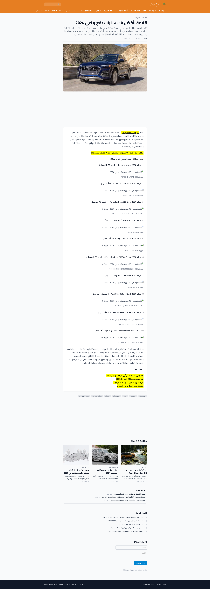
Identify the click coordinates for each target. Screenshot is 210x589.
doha (145, 39)
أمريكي (98, 10)
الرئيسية (162, 10)
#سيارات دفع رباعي (97, 396)
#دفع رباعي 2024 (84, 396)
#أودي (125, 396)
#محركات (107, 396)
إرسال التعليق (140, 563)
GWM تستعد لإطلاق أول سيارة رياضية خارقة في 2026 (76, 471)
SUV (144, 10)
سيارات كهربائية (86, 10)
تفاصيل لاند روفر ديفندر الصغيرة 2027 (107, 471)
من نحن (39, 10)
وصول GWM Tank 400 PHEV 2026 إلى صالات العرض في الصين (123, 517)
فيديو (47, 10)
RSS (55, 584)
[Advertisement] (105, 109)
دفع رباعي (108, 10)
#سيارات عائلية (116, 396)
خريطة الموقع (48, 584)
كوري (75, 10)
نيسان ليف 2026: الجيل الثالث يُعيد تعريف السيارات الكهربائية (123, 531)
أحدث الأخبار (135, 10)
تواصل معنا (75, 584)
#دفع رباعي (133, 396)
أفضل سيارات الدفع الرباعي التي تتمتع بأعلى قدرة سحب (125, 528)
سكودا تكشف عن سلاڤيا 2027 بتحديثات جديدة (130, 494)
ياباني (68, 10)
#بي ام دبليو (142, 396)
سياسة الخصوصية (64, 584)
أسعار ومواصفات (122, 10)
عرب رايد (144, 17)
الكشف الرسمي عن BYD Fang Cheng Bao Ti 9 (136, 471)
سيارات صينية (57, 10)
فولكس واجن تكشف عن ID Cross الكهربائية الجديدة (128, 500)
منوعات (152, 10)
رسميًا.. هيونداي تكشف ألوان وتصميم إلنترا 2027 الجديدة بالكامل (123, 497)
